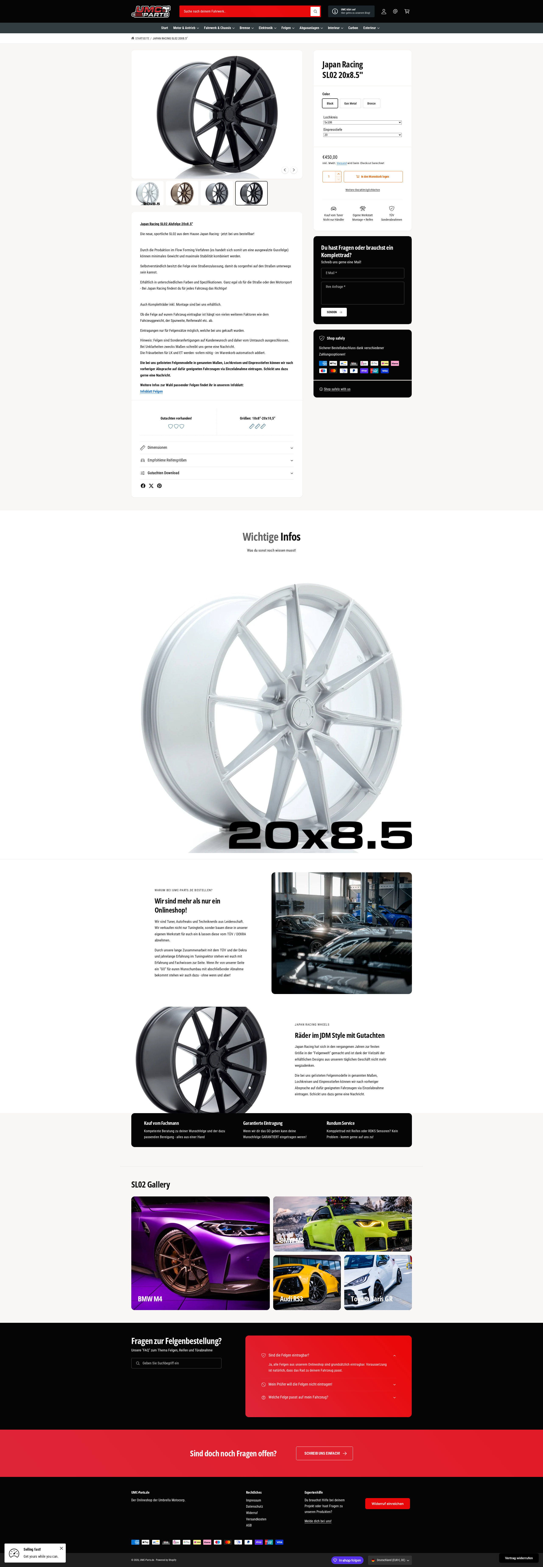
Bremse (245, 28)
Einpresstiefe (332, 129)
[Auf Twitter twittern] (151, 486)
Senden (332, 312)
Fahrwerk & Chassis (217, 28)
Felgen (286, 28)
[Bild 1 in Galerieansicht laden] (147, 193)
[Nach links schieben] (285, 170)
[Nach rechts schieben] (293, 170)
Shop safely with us (337, 389)
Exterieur (369, 28)
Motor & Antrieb (184, 28)
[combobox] (250, 11)
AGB (249, 1525)
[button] (407, 11)
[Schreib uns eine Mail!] (395, 11)
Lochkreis (330, 117)
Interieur (334, 28)
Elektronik (266, 28)
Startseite (142, 38)
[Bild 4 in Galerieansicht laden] (251, 193)
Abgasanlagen (309, 28)
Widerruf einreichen (388, 1503)
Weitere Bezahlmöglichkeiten (363, 189)
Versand (342, 163)
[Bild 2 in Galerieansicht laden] (182, 193)
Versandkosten (256, 1519)
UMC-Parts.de (147, 1560)
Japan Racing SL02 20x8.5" (170, 38)
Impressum (253, 1500)
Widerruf (252, 1513)
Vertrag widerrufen (519, 1558)
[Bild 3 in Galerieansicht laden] (217, 193)
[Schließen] (61, 1548)
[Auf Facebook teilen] (143, 486)
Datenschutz (254, 1506)
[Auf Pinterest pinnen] (159, 486)
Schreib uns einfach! (322, 1453)
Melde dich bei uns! (318, 1521)
